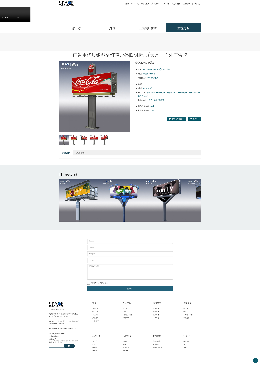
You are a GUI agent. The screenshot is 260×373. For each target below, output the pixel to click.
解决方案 (145, 3)
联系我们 (196, 3)
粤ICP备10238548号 (57, 342)
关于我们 (176, 3)
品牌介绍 (165, 3)
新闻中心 (126, 350)
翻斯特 (94, 347)
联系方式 (186, 341)
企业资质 (126, 347)
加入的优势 (157, 341)
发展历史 (126, 344)
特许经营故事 (157, 347)
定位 (184, 344)
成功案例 (155, 3)
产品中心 (135, 3)
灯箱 (124, 312)
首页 (127, 3)
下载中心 (156, 318)
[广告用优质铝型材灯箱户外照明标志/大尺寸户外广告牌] (80, 200)
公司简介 (126, 341)
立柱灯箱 (126, 318)
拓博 (93, 344)
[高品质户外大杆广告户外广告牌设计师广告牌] (123, 200)
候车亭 (125, 309)
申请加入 (156, 344)
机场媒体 (156, 315)
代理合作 (186, 3)
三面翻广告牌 (127, 315)
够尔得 (94, 350)
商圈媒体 (156, 309)
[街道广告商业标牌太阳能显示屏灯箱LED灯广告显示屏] (165, 200)
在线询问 (196, 119)
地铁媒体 (156, 312)
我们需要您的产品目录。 (100, 283)
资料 (184, 347)
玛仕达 (94, 341)
